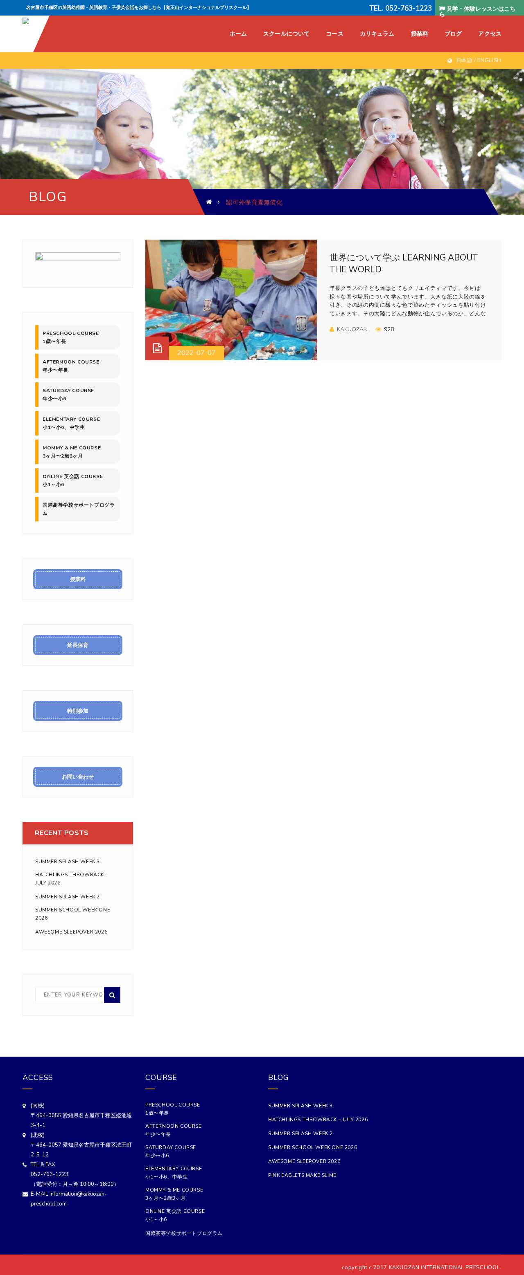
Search (112, 995)
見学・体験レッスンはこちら (477, 11)
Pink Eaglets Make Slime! (303, 1175)
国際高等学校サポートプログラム (79, 509)
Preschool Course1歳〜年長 (71, 337)
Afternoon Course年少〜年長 (71, 366)
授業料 (78, 579)
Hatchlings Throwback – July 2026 (71, 878)
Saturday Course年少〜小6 (68, 394)
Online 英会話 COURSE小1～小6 (73, 480)
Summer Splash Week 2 (67, 896)
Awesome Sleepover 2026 (71, 932)
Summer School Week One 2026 (72, 914)
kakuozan (352, 329)
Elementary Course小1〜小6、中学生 (71, 423)
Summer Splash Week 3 (67, 861)
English (489, 60)
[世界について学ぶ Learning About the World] (231, 300)
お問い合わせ (78, 777)
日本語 (464, 60)
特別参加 (77, 711)
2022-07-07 (196, 352)
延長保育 (77, 645)
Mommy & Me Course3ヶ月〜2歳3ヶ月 (72, 451)
